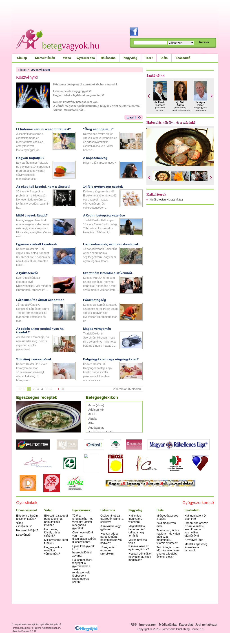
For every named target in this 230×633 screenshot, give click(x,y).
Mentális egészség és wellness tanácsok (196, 547)
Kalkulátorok (156, 194)
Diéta (164, 58)
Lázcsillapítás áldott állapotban (40, 300)
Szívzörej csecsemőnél (33, 359)
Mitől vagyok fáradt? (32, 215)
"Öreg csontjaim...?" (98, 129)
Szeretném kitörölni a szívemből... (109, 273)
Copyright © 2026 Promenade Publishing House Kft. (170, 629)
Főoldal (22, 69)
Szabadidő (183, 58)
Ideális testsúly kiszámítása (166, 199)
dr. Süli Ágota (180, 103)
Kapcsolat (186, 624)
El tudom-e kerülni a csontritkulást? (43, 129)
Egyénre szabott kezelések (36, 244)
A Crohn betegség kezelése (104, 215)
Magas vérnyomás (97, 328)
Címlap (22, 58)
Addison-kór (96, 409)
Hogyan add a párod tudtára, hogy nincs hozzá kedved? (111, 538)
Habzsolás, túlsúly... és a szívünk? (171, 122)
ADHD (92, 414)
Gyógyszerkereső (198, 502)
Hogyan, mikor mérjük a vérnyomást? (53, 550)
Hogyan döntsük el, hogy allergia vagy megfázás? (140, 557)
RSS (134, 624)
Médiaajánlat (168, 624)
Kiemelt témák (45, 58)
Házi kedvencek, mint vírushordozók (111, 244)
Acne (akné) (96, 405)
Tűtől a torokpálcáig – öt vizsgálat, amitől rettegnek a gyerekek (82, 522)
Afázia (92, 418)
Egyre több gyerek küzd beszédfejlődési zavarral (83, 551)
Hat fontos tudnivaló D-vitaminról (135, 519)
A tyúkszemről (27, 273)
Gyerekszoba (86, 58)
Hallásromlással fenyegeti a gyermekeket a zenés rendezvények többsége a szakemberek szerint (82, 571)
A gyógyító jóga (194, 540)
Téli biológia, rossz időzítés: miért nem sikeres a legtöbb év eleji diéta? (168, 552)
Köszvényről (23, 534)
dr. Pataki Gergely (160, 103)
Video (67, 58)
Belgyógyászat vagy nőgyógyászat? (111, 359)
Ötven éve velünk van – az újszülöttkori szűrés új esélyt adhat (84, 537)
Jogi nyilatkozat (206, 624)
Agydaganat (96, 427)
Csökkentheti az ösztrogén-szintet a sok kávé (112, 519)
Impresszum (148, 624)
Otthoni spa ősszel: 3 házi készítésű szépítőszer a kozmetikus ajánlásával (196, 529)
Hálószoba (108, 58)
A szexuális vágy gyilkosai (110, 528)
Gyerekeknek (81, 510)
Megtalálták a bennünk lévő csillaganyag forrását (136, 531)
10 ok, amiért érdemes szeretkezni (108, 550)
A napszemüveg (95, 158)
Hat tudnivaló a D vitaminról (195, 517)
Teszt (149, 58)
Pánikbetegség (94, 300)
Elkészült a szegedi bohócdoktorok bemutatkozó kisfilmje (56, 520)
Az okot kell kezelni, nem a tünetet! (43, 186)
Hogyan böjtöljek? (30, 158)
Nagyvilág (130, 58)
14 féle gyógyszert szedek (103, 186)
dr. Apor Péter (200, 103)
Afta (91, 423)
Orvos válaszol (26, 510)
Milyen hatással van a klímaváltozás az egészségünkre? (138, 544)
